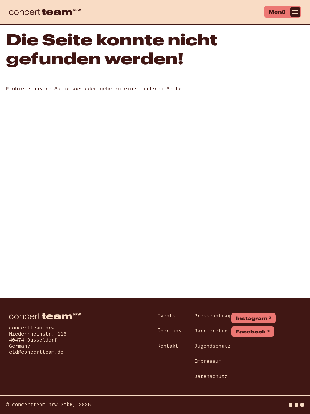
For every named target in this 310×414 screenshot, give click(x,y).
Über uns (169, 331)
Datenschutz (211, 376)
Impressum (208, 361)
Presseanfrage (214, 316)
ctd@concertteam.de (36, 352)
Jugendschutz (212, 346)
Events (166, 316)
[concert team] (45, 12)
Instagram (251, 318)
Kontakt (168, 346)
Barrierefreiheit (218, 331)
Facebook (251, 332)
